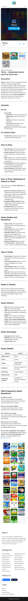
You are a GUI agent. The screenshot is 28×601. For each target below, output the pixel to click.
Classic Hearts (14, 477)
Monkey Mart (21, 470)
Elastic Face (21, 492)
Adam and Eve (6, 462)
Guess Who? (14, 58)
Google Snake (14, 448)
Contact (4, 590)
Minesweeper (6, 66)
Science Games (18, 561)
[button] (25, 6)
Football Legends (6, 506)
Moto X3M (21, 448)
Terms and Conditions (8, 594)
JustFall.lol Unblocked (14, 484)
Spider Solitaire (21, 514)
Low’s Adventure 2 (21, 462)
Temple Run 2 (21, 484)
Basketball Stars (6, 484)
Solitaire (14, 514)
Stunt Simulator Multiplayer (14, 454)
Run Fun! (14, 463)
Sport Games (18, 565)
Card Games (5, 559)
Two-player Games (19, 569)
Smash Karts (6, 455)
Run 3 (6, 448)
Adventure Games (7, 555)
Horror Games (6, 571)
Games (4, 569)
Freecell (7, 521)
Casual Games (6, 561)
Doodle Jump (14, 470)
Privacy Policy (6, 592)
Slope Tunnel (14, 521)
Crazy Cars (6, 470)
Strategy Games (19, 567)
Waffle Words (6, 58)
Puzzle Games (7, 438)
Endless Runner (6, 565)
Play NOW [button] (12, 28)
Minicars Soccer (21, 506)
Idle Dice (21, 499)
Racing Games (18, 557)
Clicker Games (6, 563)
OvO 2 (14, 507)
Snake (6, 492)
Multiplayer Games (19, 553)
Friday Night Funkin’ (6, 476)
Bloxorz (7, 514)
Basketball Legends (21, 477)
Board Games (6, 557)
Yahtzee (14, 499)
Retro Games (18, 559)
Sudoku (22, 58)
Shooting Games (19, 563)
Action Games (6, 553)
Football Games (6, 567)
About (3, 588)
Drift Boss (14, 492)
